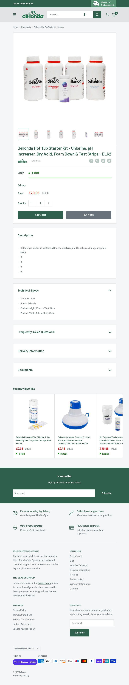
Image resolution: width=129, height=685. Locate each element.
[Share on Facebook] (91, 160)
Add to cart (40, 214)
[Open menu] (14, 14)
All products (26, 27)
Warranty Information (80, 584)
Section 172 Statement (24, 619)
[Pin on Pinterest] (97, 160)
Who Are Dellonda (78, 565)
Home (15, 27)
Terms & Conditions (22, 615)
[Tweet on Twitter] (103, 160)
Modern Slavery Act (22, 624)
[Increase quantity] (48, 203)
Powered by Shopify (21, 675)
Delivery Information (80, 570)
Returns (74, 574)
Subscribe (107, 493)
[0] (114, 14)
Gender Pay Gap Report (24, 629)
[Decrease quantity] (32, 203)
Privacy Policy (19, 610)
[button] (85, 14)
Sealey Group (44, 583)
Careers (74, 588)
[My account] (107, 14)
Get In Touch (76, 556)
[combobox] (70, 14)
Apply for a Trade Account (107, 3)
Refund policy (77, 579)
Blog (72, 560)
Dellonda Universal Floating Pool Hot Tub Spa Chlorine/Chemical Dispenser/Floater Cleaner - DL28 (74, 440)
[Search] (97, 14)
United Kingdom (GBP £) (23, 648)
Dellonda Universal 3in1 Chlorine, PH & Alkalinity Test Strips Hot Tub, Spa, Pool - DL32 (33, 440)
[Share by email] (109, 160)
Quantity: (22, 203)
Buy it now (89, 214)
